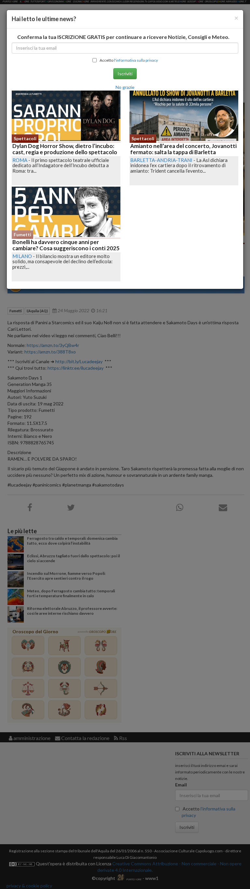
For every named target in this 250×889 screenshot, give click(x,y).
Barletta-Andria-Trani (161, 160)
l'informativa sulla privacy (136, 60)
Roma (19, 160)
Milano (22, 256)
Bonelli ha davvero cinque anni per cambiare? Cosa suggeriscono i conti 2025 (65, 245)
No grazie (125, 87)
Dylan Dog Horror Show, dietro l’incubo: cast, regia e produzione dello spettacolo (64, 148)
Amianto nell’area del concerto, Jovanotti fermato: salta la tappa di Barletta (183, 148)
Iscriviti (125, 73)
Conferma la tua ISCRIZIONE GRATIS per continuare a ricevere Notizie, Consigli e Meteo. (123, 37)
